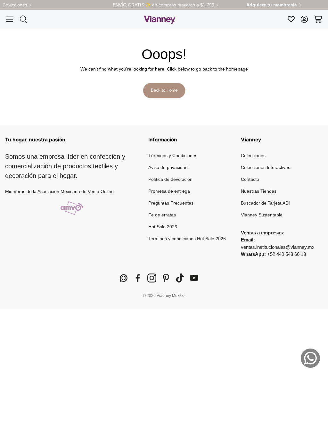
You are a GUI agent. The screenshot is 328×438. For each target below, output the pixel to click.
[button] (9, 19)
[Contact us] (310, 358)
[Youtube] (194, 278)
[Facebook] (137, 278)
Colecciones (15, 5)
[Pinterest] (165, 278)
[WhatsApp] (123, 278)
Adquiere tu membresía (271, 5)
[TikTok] (180, 278)
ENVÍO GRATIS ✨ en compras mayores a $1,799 (163, 5)
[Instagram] (151, 278)
